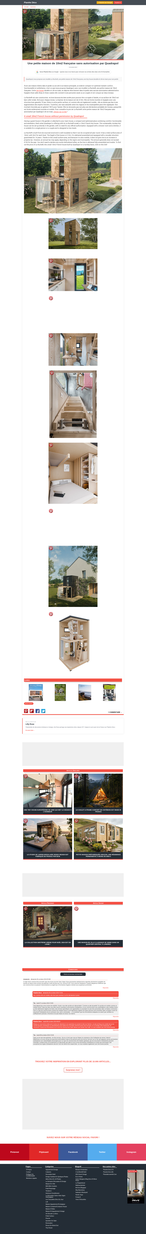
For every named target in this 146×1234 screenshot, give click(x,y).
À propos (29, 1169)
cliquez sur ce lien (60, 112)
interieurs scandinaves (52, 1193)
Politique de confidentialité (30, 1175)
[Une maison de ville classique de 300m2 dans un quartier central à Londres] (98, 923)
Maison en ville (50, 1183)
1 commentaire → (115, 712)
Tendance (49, 1191)
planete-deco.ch (108, 1169)
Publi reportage (50, 1188)
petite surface (50, 1216)
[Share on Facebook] (38, 712)
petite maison (29, 703)
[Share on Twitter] (44, 712)
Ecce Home (79, 1176)
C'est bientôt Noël (81, 1172)
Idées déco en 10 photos (53, 1179)
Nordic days (79, 1194)
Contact (28, 1172)
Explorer (118, 2)
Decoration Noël (50, 1174)
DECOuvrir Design (81, 1174)
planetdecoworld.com (110, 1174)
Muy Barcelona (80, 1190)
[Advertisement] (73, 754)
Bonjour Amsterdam (81, 1169)
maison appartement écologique (55, 1204)
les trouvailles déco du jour (54, 1199)
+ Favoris (105, 2)
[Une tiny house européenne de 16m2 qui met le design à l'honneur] (47, 790)
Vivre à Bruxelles (81, 1199)
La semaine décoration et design (56, 1181)
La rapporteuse (80, 1183)
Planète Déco (30, 2)
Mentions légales (31, 1178)
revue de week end (52, 1225)
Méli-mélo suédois (51, 1186)
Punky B (78, 1197)
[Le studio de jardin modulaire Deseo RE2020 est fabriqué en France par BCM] (47, 835)
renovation (49, 1223)
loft (47, 1202)
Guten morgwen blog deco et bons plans (86, 1179)
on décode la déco (52, 1213)
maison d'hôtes (50, 1209)
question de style (51, 1220)
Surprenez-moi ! (73, 1070)
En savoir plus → (30, 730)
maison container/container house (56, 1206)
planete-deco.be (108, 1172)
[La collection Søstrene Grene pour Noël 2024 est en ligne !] (47, 923)
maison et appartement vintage (55, 1211)
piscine (48, 1218)
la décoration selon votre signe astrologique (55, 1196)
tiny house (33, 7)
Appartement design (52, 1169)
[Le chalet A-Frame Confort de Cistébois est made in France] (98, 790)
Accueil (26, 7)
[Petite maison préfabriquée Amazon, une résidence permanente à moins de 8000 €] (98, 835)
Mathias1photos (80, 1185)
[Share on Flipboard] (32, 712)
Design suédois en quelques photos (57, 1176)
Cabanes (48, 1172)
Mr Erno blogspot (81, 1187)
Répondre (105, 988)
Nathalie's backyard (82, 1192)
